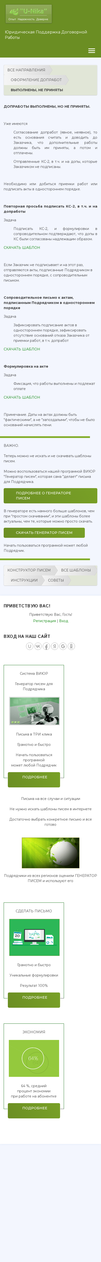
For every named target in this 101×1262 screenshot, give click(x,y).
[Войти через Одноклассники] (71, 646)
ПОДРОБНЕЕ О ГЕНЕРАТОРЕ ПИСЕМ (43, 495)
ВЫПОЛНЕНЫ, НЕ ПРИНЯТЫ (37, 90)
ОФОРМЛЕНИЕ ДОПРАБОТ (36, 80)
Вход (63, 621)
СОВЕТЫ (56, 580)
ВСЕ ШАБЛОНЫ (76, 570)
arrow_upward (90, 1251)
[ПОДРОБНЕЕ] (34, 724)
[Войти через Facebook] (46, 646)
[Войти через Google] (63, 646)
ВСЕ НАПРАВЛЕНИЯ (26, 70)
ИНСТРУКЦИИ (24, 580)
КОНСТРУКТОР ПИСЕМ (29, 570)
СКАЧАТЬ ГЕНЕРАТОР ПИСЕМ (44, 532)
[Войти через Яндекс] (54, 646)
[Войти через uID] (29, 646)
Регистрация (44, 621)
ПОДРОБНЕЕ (33, 779)
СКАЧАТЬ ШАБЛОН (22, 247)
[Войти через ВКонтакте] (38, 646)
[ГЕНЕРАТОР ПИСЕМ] (50, 867)
